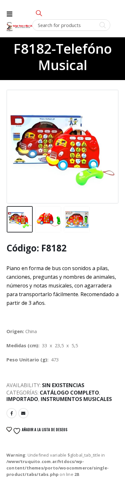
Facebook (11, 413)
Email (23, 413)
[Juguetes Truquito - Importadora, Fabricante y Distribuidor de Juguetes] (19, 26)
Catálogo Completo (69, 392)
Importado (22, 399)
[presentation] (14, 139)
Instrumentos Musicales (76, 399)
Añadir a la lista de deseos (44, 429)
